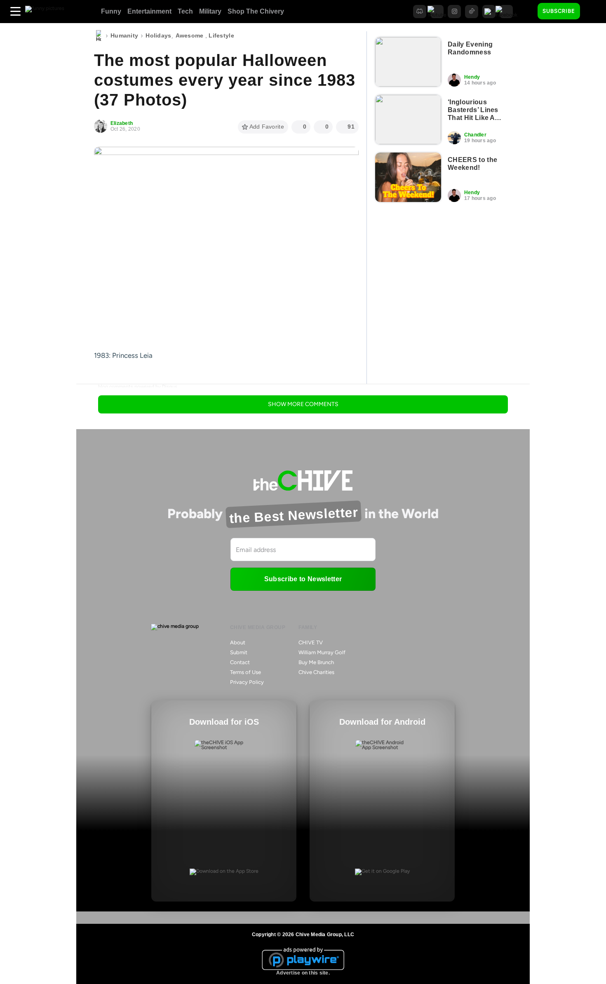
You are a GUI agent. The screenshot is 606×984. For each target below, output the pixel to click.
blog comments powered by (137, 387)
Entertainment (149, 11)
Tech (185, 11)
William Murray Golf (321, 652)
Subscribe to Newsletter (303, 578)
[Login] (593, 11)
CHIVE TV (310, 642)
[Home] (98, 35)
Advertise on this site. (303, 973)
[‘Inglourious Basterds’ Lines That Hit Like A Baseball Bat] (408, 119)
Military (210, 11)
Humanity (124, 35)
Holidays (158, 35)
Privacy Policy (247, 682)
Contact (240, 662)
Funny (111, 11)
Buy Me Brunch (316, 662)
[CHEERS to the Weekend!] (408, 177)
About (237, 642)
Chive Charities (316, 672)
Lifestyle (221, 35)
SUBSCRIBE (559, 11)
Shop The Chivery (256, 11)
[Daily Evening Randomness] (408, 62)
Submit (238, 652)
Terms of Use (245, 672)
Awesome (190, 35)
